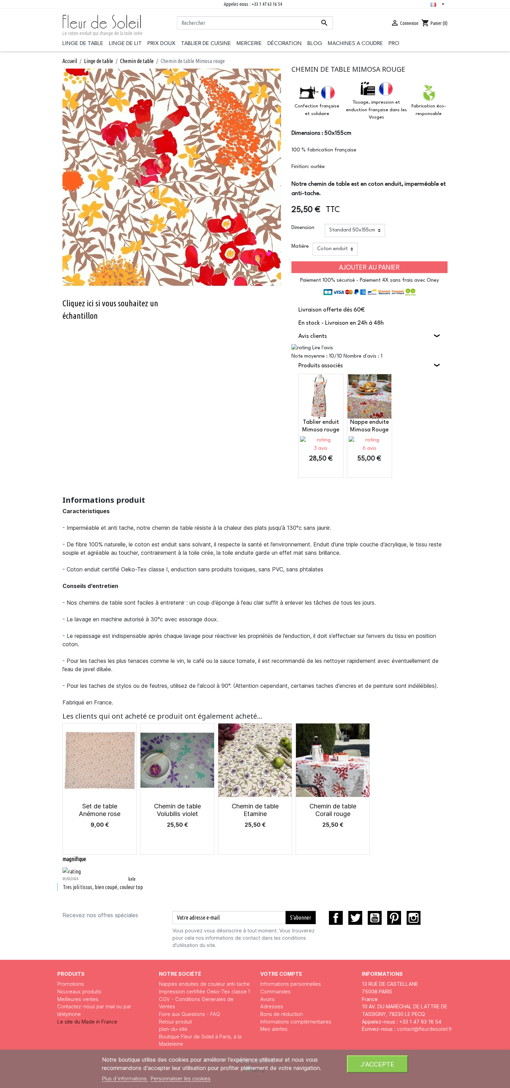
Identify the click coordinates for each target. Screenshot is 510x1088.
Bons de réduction (281, 1014)
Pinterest (394, 918)
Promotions (70, 984)
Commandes (275, 991)
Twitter (355, 918)
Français (439, 5)
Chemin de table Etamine (255, 809)
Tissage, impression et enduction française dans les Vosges (376, 110)
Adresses (271, 1006)
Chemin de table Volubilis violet (177, 809)
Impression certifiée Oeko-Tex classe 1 (204, 991)
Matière (300, 246)
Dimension (302, 227)
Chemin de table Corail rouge (332, 809)
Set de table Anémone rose (99, 809)
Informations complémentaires (295, 1022)
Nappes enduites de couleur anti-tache (204, 984)
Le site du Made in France (87, 1022)
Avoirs (267, 999)
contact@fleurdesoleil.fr (424, 1029)
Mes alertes (274, 1029)
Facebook (336, 918)
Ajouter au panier (369, 268)
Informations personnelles (290, 984)
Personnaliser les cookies (181, 1078)
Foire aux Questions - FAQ (189, 1014)
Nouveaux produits (79, 991)
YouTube (375, 918)
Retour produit (175, 1022)
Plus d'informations (125, 1078)
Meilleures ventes (78, 999)
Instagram (413, 918)
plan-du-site (173, 1029)
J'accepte (377, 1064)
